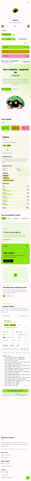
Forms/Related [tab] (22, 39)
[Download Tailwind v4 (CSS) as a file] (27, 349)
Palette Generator (6, 455)
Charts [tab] (9, 218)
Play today (27, 61)
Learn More (9, 153)
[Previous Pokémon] (2, 26)
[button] (15, 47)
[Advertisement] (15, 417)
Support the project (6, 466)
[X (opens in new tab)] (2, 472)
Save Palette (7, 89)
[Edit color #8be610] (28, 47)
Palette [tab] (8, 39)
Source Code (4, 475)
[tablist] (15, 39)
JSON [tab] (18, 345)
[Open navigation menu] (28, 2)
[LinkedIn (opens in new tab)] (7, 472)
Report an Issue (5, 463)
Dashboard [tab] (16, 218)
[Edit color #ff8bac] (28, 56)
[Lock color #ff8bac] (25, 56)
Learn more (6, 239)
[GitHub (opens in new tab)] (4, 472)
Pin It (16, 89)
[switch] (14, 34)
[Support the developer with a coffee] (28, 478)
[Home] (2, 61)
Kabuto (7, 61)
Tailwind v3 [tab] (12, 345)
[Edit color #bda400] (28, 52)
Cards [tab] (3, 218)
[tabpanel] (15, 50)
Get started (7, 261)
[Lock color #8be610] (25, 47)
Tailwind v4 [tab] (5, 345)
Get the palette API (23, 395)
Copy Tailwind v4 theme (16, 391)
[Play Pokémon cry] (8, 150)
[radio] (21, 316)
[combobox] (15, 30)
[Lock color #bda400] (25, 52)
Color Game (4, 457)
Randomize (7, 34)
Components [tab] (24, 218)
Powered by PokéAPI (6, 477)
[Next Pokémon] (28, 26)
